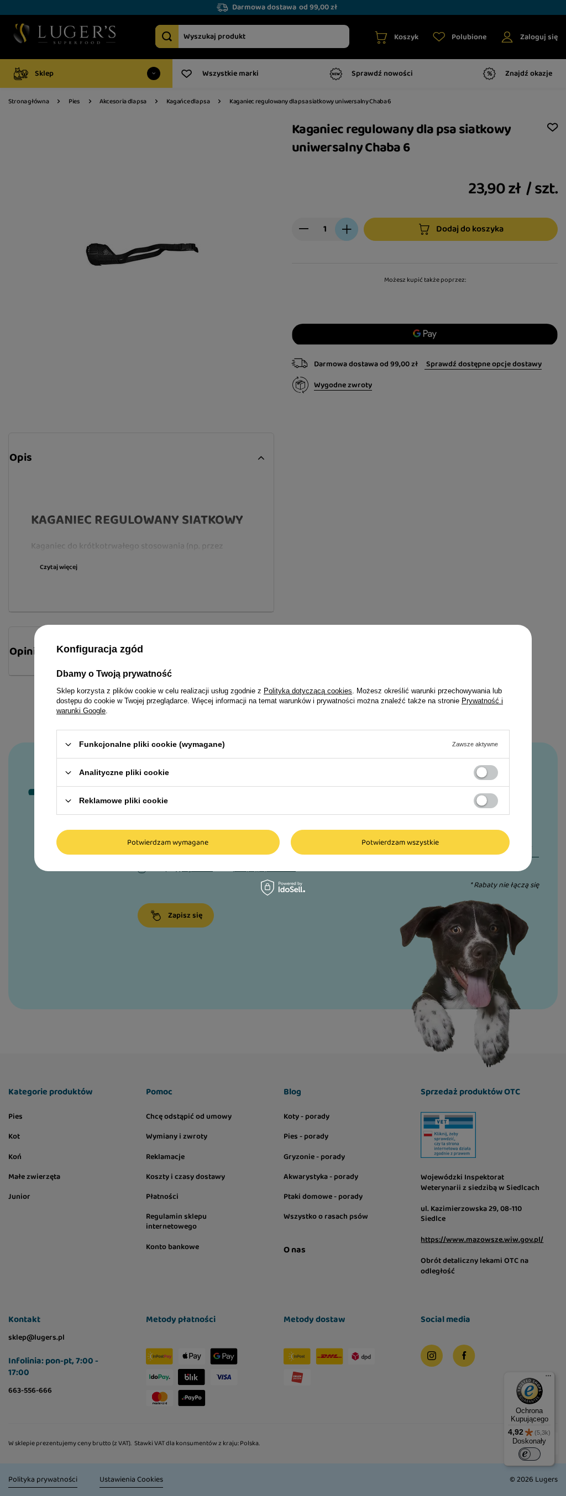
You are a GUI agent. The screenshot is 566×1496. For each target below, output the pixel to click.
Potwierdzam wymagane (167, 842)
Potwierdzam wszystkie (400, 842)
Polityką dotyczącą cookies (308, 691)
